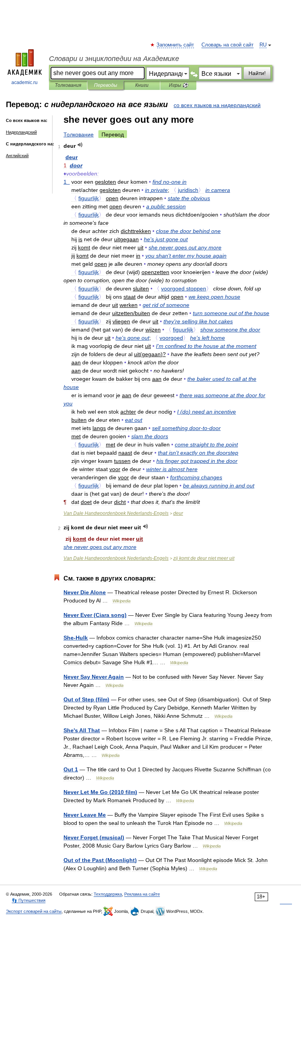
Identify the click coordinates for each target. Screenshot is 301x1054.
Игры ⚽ (178, 85)
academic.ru (24, 82)
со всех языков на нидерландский (217, 105)
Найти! (257, 73)
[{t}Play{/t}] (80, 145)
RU (263, 45)
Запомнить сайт (175, 45)
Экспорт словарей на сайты (34, 911)
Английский (17, 155)
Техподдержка (108, 894)
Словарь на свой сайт (227, 45)
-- (186, 428)
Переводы (105, 85)
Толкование (78, 134)
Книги (142, 85)
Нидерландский (21, 132)
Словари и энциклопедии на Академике (114, 59)
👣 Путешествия (28, 900)
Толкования (68, 85)
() (206, 412)
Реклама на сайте (142, 894)
